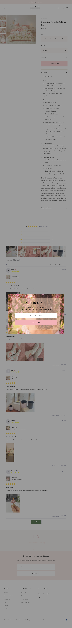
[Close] (62, 296)
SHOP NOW (36, 323)
